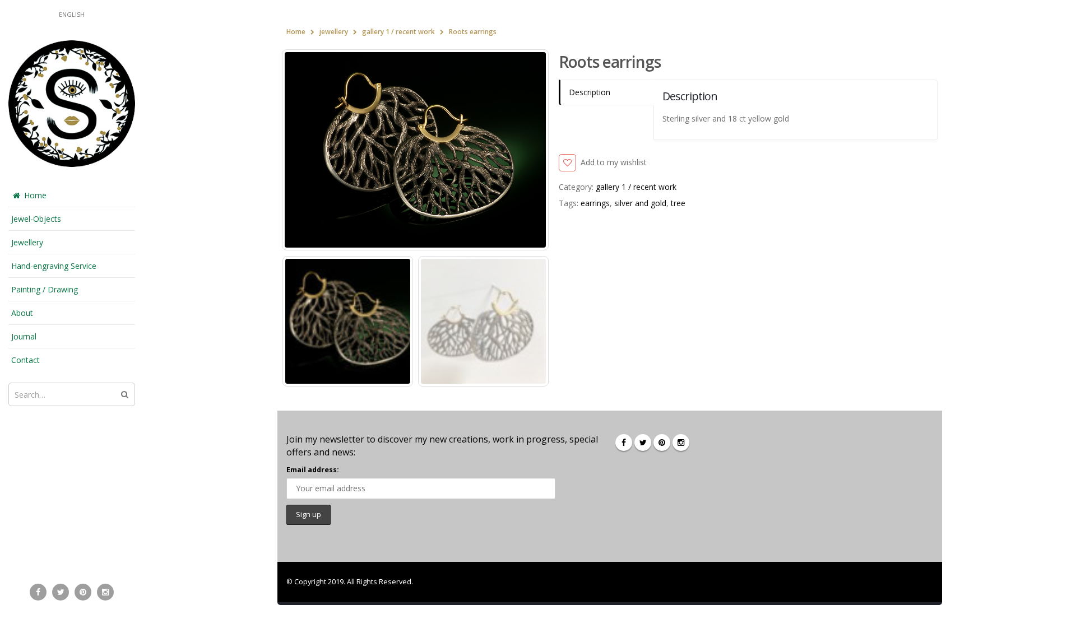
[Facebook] (38, 592)
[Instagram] (105, 592)
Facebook (623, 442)
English (72, 14)
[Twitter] (60, 592)
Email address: (312, 469)
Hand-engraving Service (53, 265)
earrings (595, 203)
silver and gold (640, 203)
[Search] (124, 394)
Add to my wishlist (614, 162)
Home (35, 195)
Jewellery (27, 242)
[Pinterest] (83, 592)
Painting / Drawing (44, 289)
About (22, 313)
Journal (23, 336)
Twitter (642, 442)
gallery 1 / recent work (636, 186)
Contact (25, 360)
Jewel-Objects (36, 218)
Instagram (680, 442)
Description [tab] (589, 92)
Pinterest (661, 442)
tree (678, 203)
